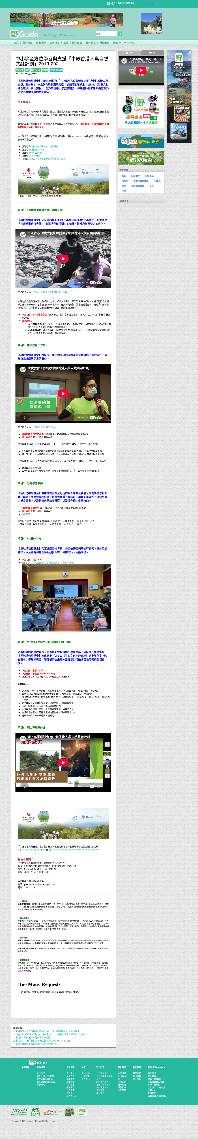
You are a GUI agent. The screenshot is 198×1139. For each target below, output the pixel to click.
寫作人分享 (72, 1096)
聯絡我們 (152, 1093)
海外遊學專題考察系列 (104, 1077)
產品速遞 (86, 1072)
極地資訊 (122, 1072)
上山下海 (71, 1078)
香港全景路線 (137, 185)
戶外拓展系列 (102, 1072)
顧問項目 (152, 1072)
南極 (124, 185)
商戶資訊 (86, 1078)
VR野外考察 (34, 155)
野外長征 (149, 175)
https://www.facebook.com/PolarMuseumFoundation (73, 849)
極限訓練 (122, 1081)
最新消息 (26, 1067)
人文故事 (71, 1084)
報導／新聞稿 (154, 1084)
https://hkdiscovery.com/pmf (31, 849)
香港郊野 (41, 1067)
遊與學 (70, 1093)
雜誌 (124, 175)
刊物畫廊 (137, 1067)
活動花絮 (26, 514)
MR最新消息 (122, 1077)
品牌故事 (86, 1075)
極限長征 (122, 1084)
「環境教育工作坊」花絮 (44, 426)
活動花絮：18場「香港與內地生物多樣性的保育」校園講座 (41, 1040)
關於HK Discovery (156, 1067)
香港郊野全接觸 (140, 180)
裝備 (84, 1067)
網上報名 (100, 1093)
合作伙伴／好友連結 (157, 1087)
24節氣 (157, 180)
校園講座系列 (102, 1087)
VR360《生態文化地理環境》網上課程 (47, 158)
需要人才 (152, 1090)
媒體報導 (122, 1087)
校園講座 (135, 175)
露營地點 (41, 1084)
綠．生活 (71, 1072)
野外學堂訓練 (35, 152)
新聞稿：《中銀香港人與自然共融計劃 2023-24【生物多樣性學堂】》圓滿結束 (50, 1034)
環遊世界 (71, 1075)
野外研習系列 (102, 1081)
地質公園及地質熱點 (46, 1081)
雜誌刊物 (137, 1072)
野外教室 (100, 1067)
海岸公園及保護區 (45, 1078)
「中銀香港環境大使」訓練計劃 (43, 146)
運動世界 (71, 1087)
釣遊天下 (71, 1090)
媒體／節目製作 (155, 1078)
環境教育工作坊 (36, 149)
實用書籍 (137, 1075)
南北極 (125, 180)
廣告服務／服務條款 (157, 1096)
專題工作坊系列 (103, 1084)
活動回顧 (100, 1090)
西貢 (151, 185)
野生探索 (71, 1081)
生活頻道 (71, 1067)
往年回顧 (122, 1090)
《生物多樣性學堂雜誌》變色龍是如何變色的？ (36, 1043)
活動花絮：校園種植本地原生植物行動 (31, 1037)
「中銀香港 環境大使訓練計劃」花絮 (49, 292)
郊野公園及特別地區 (46, 1075)
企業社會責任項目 (156, 1081)
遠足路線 (41, 1072)
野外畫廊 (137, 1078)
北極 (124, 190)
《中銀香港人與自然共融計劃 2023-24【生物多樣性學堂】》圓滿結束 (46, 1031)
